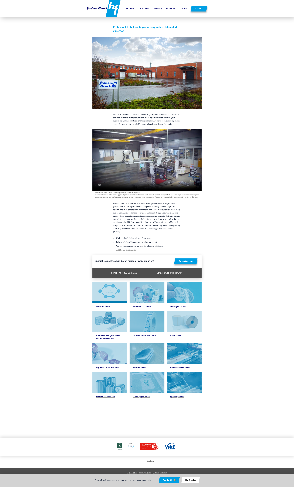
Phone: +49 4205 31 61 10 (123, 273)
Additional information (126, 250)
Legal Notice (132, 473)
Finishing (158, 8)
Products (130, 8)
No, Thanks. (190, 480)
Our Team (184, 8)
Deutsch (150, 461)
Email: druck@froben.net (169, 273)
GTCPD (156, 473)
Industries (170, 8)
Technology (144, 8)
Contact (198, 8)
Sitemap (163, 473)
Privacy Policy (145, 473)
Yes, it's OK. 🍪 (169, 480)
